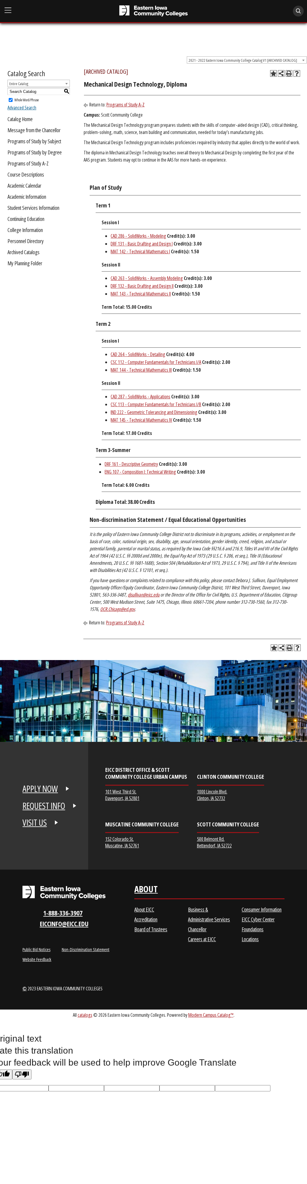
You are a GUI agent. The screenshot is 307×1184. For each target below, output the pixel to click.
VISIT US (34, 823)
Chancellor (197, 929)
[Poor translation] (21, 1074)
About (146, 890)
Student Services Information (33, 207)
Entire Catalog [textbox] (18, 83)
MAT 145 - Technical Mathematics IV (141, 420)
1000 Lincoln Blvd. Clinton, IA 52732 (212, 795)
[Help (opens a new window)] (297, 73)
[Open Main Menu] (8, 10)
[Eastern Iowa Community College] (154, 10)
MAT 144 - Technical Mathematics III (141, 370)
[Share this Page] (281, 73)
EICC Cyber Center (258, 919)
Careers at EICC (202, 939)
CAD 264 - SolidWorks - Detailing (138, 354)
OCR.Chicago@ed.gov (117, 609)
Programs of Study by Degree (34, 152)
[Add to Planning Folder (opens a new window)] (273, 73)
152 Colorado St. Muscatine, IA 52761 (122, 842)
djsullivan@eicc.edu (143, 594)
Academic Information (26, 196)
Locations (250, 939)
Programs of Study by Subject (34, 141)
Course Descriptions (25, 174)
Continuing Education (25, 218)
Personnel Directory (25, 241)
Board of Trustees (150, 929)
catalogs (85, 1014)
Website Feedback (36, 959)
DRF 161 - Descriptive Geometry (131, 464)
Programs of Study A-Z (28, 163)
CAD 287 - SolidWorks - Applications (140, 396)
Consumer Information (262, 909)
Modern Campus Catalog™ (211, 1014)
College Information (25, 230)
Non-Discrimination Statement (85, 949)
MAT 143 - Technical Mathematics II (141, 293)
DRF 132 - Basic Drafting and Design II (142, 286)
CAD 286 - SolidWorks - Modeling (138, 236)
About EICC (144, 909)
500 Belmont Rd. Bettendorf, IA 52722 (214, 842)
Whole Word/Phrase (26, 100)
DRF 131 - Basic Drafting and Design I (142, 243)
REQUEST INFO (43, 806)
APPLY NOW (40, 789)
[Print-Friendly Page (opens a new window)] (289, 73)
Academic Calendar (24, 185)
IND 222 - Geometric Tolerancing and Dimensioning (154, 412)
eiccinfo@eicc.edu (64, 923)
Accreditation (145, 919)
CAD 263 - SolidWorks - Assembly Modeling (147, 278)
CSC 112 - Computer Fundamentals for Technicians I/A (156, 362)
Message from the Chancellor (34, 130)
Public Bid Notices (36, 949)
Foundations (253, 929)
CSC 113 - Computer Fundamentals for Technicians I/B (156, 404)
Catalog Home (20, 119)
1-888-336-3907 (62, 913)
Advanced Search (21, 107)
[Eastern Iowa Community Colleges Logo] (64, 892)
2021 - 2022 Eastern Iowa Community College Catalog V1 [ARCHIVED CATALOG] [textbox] (243, 60)
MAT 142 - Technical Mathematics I (140, 251)
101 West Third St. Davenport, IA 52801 (122, 795)
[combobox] (247, 60)
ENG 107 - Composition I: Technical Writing (140, 472)
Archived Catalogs (23, 252)
